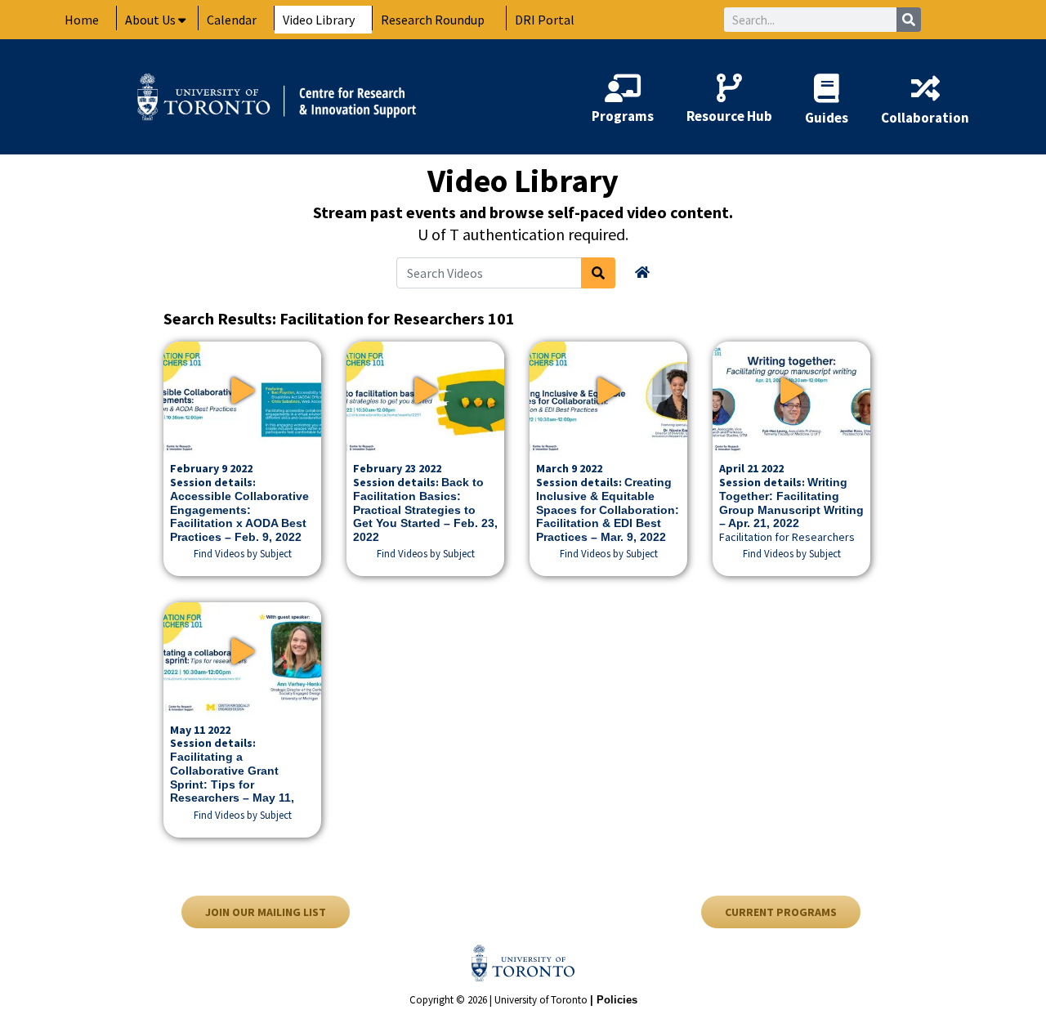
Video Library (319, 19)
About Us (150, 19)
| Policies (613, 1000)
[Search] (908, 19)
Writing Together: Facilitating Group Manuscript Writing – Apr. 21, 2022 (791, 503)
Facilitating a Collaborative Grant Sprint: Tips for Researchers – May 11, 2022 (232, 784)
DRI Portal (544, 19)
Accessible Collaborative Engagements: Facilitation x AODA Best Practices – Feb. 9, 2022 (239, 516)
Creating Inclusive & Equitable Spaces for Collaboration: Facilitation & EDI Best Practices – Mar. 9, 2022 (607, 509)
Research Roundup (433, 19)
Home (82, 19)
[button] (243, 553)
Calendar (232, 19)
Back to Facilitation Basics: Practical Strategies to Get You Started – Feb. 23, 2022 (425, 509)
